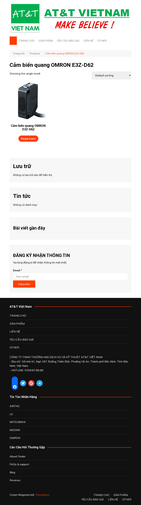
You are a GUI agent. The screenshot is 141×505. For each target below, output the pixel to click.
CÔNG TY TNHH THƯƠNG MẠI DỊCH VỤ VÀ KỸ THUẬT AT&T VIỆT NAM (56, 357)
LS (11, 414)
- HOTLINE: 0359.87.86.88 (26, 370)
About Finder (17, 456)
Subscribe (24, 284)
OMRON (15, 438)
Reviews (15, 480)
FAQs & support (19, 464)
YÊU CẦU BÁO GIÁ (68, 40)
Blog (12, 472)
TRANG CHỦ (26, 40)
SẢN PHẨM (46, 40)
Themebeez (42, 494)
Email (17, 270)
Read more (28, 138)
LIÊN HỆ (88, 40)
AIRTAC (15, 406)
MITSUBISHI (17, 422)
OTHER (102, 40)
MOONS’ (15, 430)
